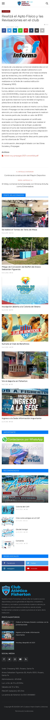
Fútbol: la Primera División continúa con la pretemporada (32, 623)
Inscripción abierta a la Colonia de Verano (21, 307)
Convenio (20, 541)
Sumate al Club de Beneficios (15, 344)
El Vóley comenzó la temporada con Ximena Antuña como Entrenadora (25, 185)
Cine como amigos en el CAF (28, 518)
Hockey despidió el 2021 (25, 642)
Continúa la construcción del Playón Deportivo (25, 175)
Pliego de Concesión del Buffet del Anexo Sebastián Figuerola (21, 268)
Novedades (6, 11)
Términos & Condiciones (24, 711)
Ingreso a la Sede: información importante (21, 418)
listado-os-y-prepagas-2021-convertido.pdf (21, 156)
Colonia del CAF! (22, 507)
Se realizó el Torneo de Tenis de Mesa (19, 230)
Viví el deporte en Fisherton (14, 381)
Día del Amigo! (22, 529)
